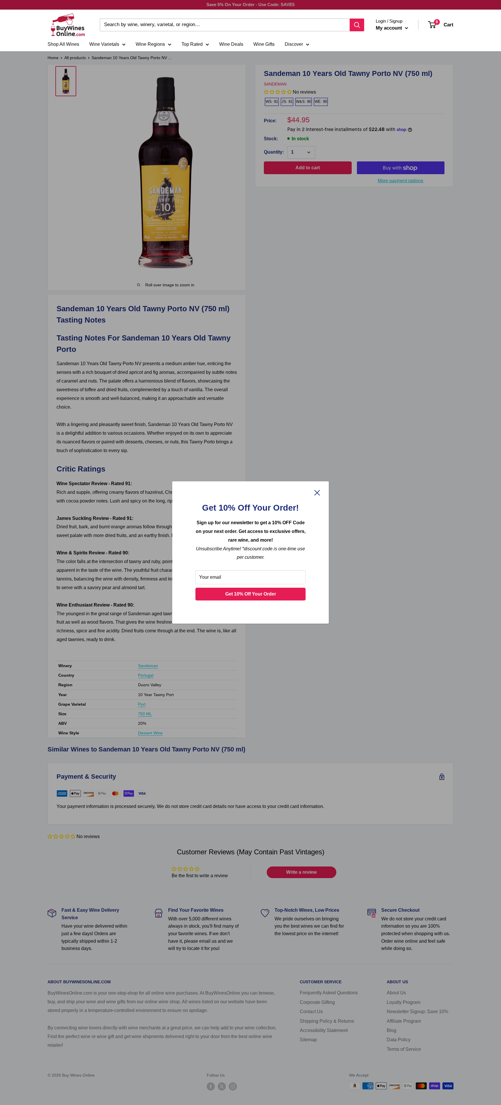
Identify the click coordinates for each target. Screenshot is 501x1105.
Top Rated (192, 44)
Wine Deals (231, 44)
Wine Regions (150, 44)
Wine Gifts (264, 44)
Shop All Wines (63, 44)
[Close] (317, 492)
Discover (294, 44)
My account (390, 28)
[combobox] (225, 25)
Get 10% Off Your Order (250, 593)
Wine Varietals (104, 44)
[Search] (357, 25)
